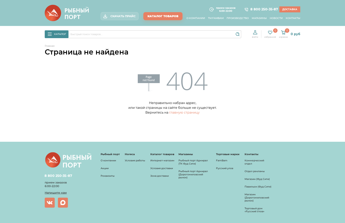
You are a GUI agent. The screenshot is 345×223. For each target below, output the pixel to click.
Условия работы (135, 160)
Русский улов (224, 168)
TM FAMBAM (216, 18)
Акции (105, 168)
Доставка (289, 9)
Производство (238, 18)
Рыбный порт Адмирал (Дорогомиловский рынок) (193, 174)
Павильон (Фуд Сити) (258, 186)
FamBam (221, 160)
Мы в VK (50, 203)
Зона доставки (159, 175)
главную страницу (184, 112)
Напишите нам (56, 192)
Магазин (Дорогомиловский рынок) (257, 197)
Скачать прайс (123, 16)
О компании (195, 18)
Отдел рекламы (255, 171)
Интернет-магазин (162, 160)
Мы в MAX (63, 203)
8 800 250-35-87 (262, 9)
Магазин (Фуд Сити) (257, 178)
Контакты (293, 18)
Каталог (60, 34)
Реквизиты (108, 175)
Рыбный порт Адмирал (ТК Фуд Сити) (193, 162)
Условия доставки (161, 168)
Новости (276, 18)
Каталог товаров (163, 16)
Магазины (259, 18)
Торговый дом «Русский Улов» (254, 210)
